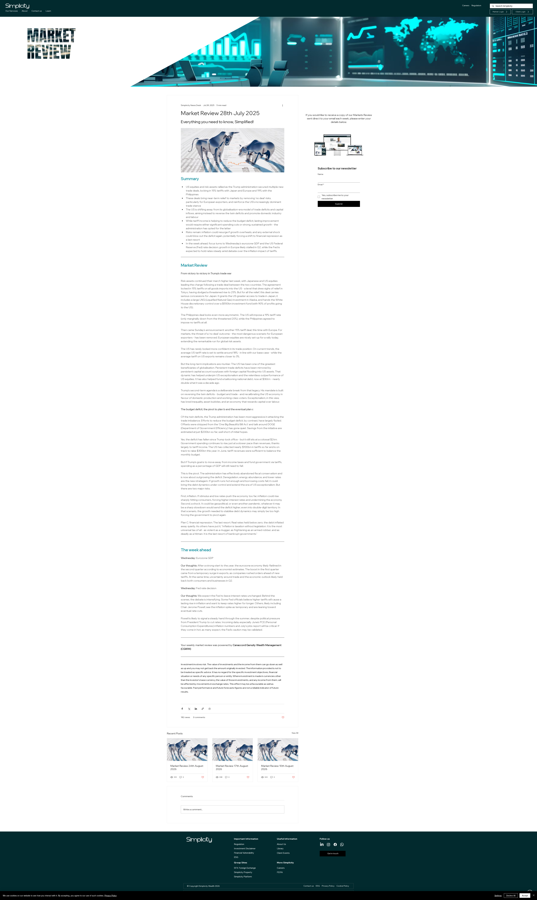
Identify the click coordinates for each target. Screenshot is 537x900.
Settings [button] (498, 895)
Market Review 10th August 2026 (277, 767)
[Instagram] (328, 844)
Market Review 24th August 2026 (186, 767)
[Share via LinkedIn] (196, 708)
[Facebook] (335, 844)
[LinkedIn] (322, 844)
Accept (525, 895)
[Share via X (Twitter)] (189, 708)
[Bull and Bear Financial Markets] (187, 749)
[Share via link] (202, 708)
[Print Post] (209, 708)
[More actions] (282, 105)
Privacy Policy (110, 895)
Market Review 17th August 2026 (232, 767)
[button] (522, 11)
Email (321, 184)
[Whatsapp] (342, 844)
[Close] (533, 895)
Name (320, 174)
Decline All (510, 895)
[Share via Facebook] (182, 708)
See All (295, 733)
